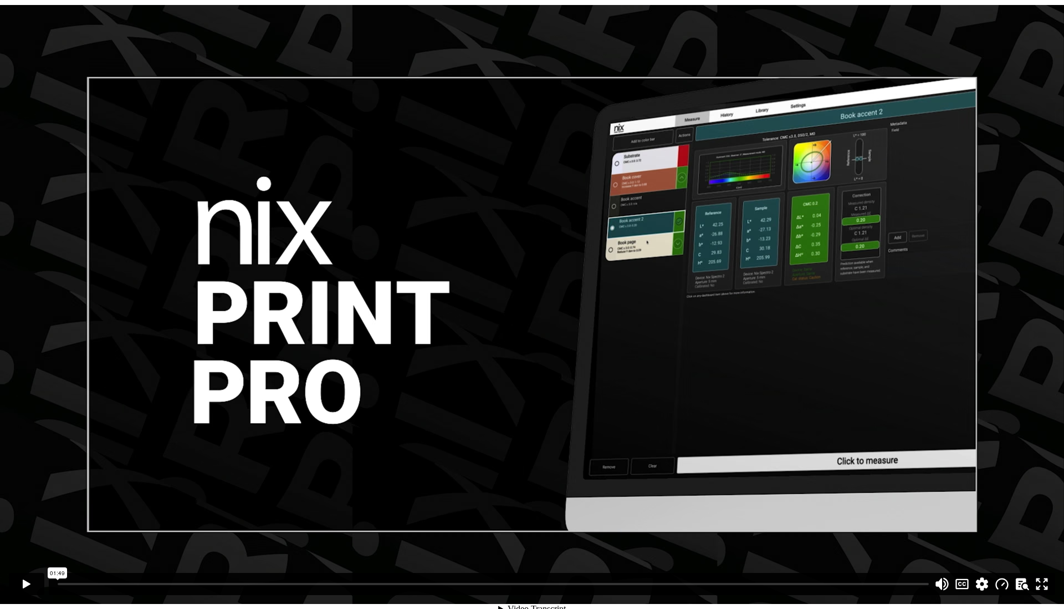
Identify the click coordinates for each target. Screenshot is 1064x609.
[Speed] (1002, 584)
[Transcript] (1022, 584)
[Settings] (982, 584)
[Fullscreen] (1042, 584)
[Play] (26, 584)
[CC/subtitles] (962, 584)
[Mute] (942, 584)
